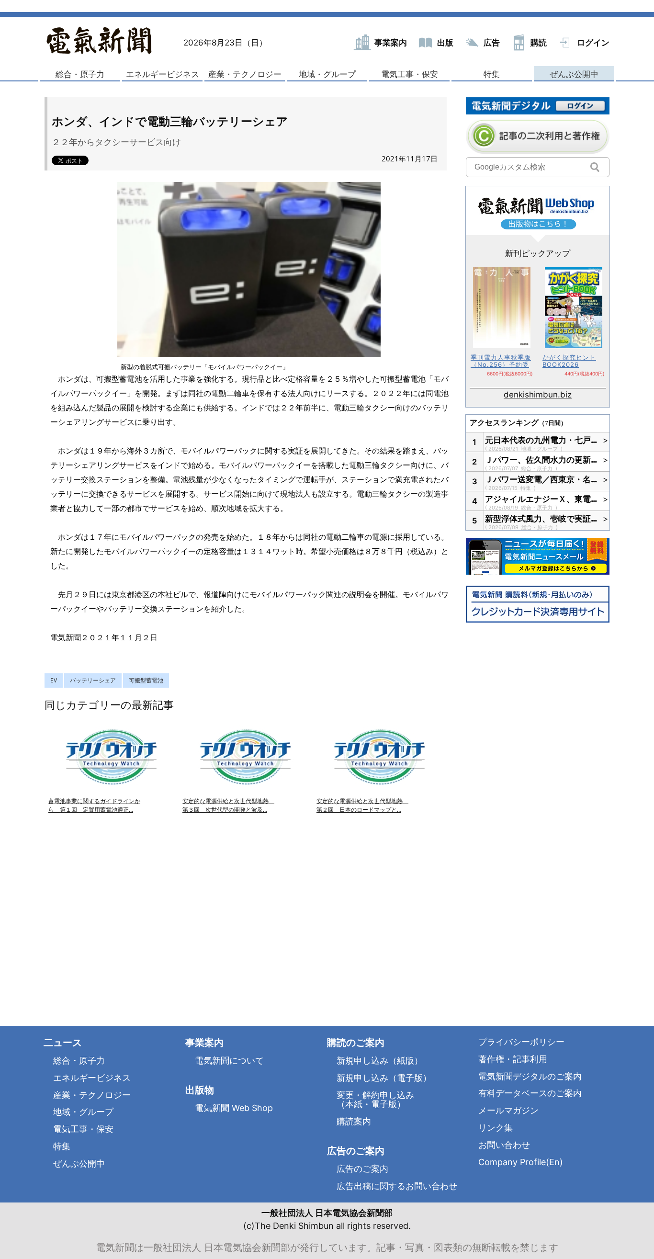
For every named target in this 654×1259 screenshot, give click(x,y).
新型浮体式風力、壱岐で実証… (541, 518)
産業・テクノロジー (245, 74)
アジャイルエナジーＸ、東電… (541, 499)
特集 (492, 74)
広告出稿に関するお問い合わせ (397, 1186)
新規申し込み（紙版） (380, 1060)
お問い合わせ (504, 1145)
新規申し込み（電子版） (384, 1078)
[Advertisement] (145, 908)
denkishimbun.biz (538, 394)
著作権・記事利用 (512, 1059)
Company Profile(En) (520, 1162)
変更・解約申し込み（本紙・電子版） (375, 1100)
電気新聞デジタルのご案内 (530, 1076)
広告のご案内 (362, 1169)
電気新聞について (229, 1060)
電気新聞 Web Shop (234, 1108)
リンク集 (495, 1128)
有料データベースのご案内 (530, 1093)
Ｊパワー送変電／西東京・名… (541, 479)
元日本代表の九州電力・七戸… (541, 440)
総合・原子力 (80, 74)
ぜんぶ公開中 (574, 74)
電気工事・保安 (409, 74)
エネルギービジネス (162, 74)
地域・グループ (327, 74)
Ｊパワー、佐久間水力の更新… (541, 460)
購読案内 (354, 1121)
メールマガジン (508, 1110)
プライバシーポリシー (521, 1042)
